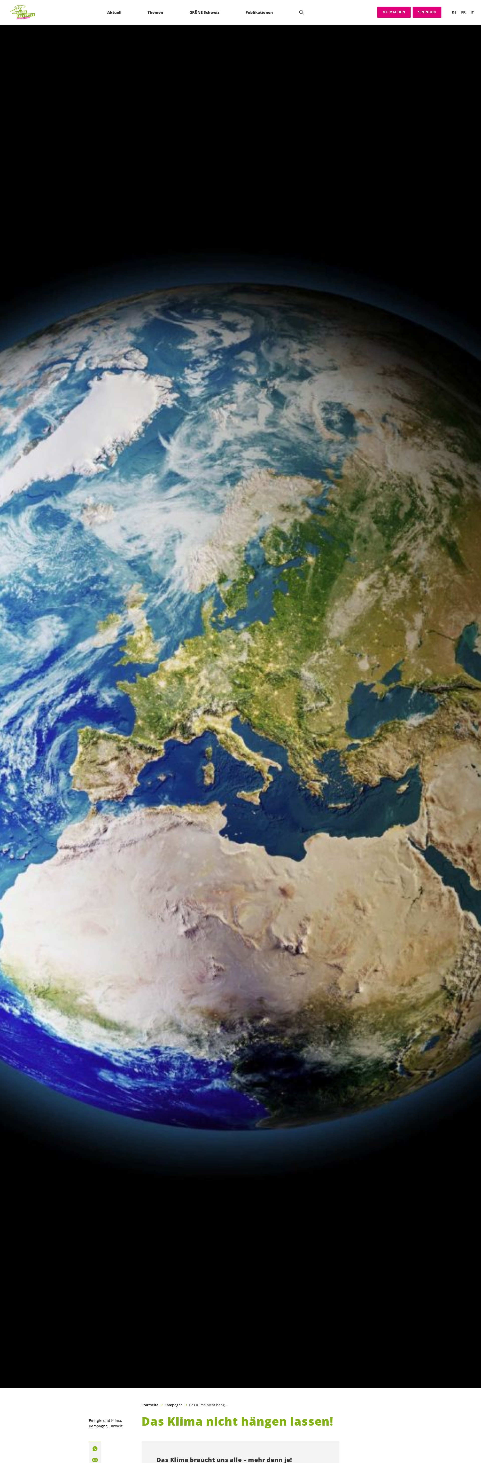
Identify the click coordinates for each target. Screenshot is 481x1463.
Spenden (427, 12)
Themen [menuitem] (155, 12)
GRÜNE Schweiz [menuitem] (204, 12)
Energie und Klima (105, 1420)
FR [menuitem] (463, 12)
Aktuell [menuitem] (114, 12)
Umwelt (116, 1426)
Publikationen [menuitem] (259, 12)
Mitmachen (394, 12)
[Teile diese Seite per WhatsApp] (95, 1449)
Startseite (150, 1405)
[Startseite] (22, 12)
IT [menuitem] (472, 12)
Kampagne (174, 1405)
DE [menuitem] (454, 12)
